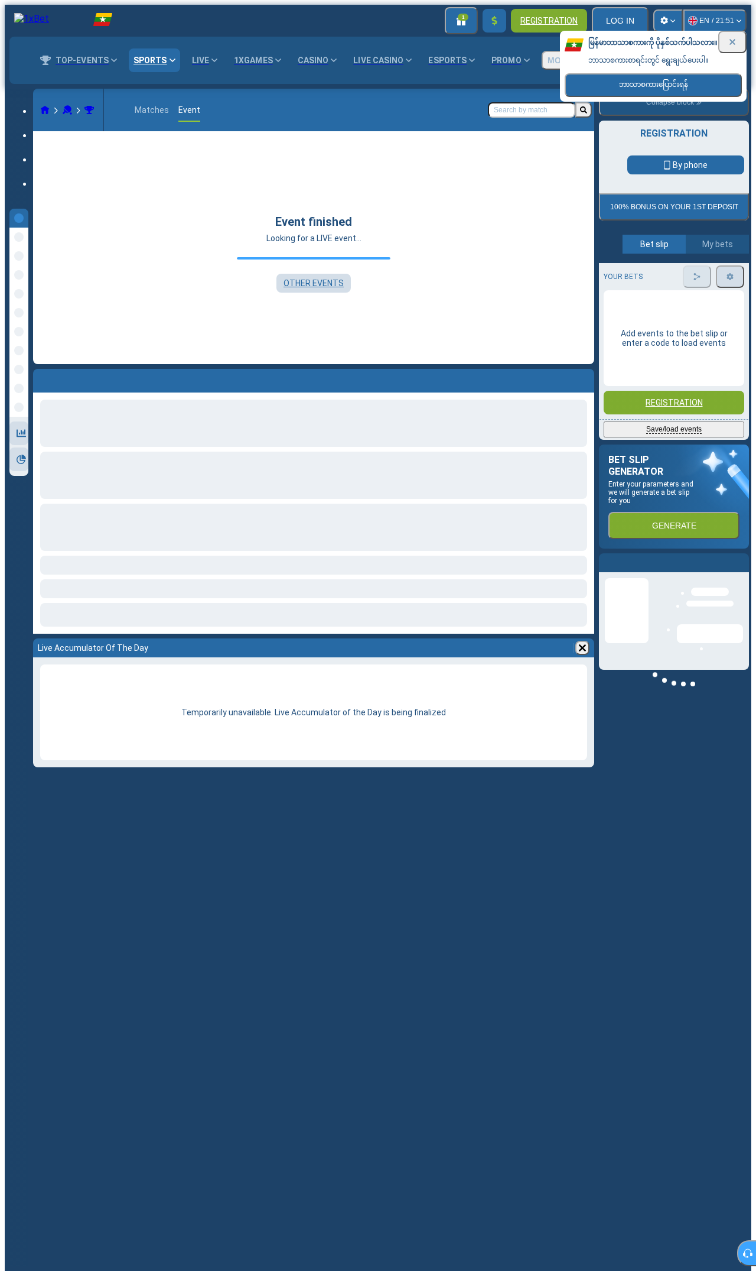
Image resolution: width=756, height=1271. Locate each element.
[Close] (732, 42)
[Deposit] (494, 21)
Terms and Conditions (679, 278)
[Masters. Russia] (89, 110)
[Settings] (668, 20)
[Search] (583, 110)
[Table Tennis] (67, 110)
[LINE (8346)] (45, 110)
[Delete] (582, 648)
